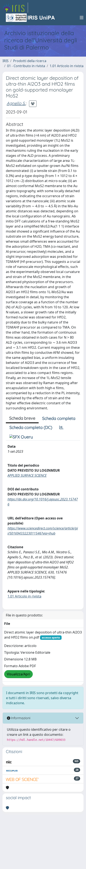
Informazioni (20, 718)
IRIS (6, 61)
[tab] (61, 427)
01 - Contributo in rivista (26, 66)
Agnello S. (16, 103)
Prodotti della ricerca (29, 61)
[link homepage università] (31, 18)
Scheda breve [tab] (22, 418)
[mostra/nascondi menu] (81, 18)
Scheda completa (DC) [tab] (30, 427)
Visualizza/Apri (18, 674)
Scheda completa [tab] (58, 418)
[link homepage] (15, 8)
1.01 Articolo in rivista (66, 66)
